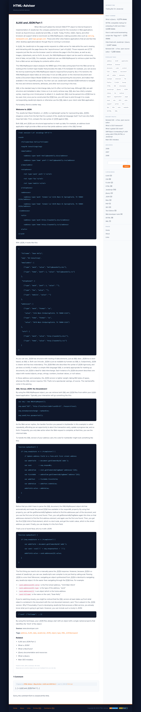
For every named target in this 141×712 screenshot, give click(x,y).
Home (108, 230)
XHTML (109, 111)
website (126, 107)
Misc (107, 200)
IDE (115, 86)
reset (108, 100)
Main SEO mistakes (25, 660)
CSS (108, 71)
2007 (107, 152)
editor (114, 75)
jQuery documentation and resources (32, 652)
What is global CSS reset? (114, 128)
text (123, 104)
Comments (49, 708)
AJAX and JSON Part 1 (29, 22)
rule (114, 100)
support (109, 104)
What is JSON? (24, 645)
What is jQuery (24, 656)
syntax (117, 104)
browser (117, 64)
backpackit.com (22, 39)
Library (109, 93)
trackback (42, 668)
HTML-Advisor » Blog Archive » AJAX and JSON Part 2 (40, 684)
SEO (120, 100)
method (121, 93)
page (126, 96)
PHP (107, 204)
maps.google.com (39, 39)
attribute (109, 64)
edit (108, 75)
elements (122, 75)
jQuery (119, 89)
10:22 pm (70, 684)
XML (63, 633)
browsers (109, 68)
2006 (107, 155)
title (113, 107)
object (54, 633)
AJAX (30, 633)
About (108, 234)
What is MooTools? (25, 649)
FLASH (117, 82)
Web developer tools (113, 214)
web (119, 107)
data (34, 633)
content (124, 68)
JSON (48, 633)
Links (107, 237)
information (122, 86)
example (109, 79)
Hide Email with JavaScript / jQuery (118, 42)
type (59, 633)
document (123, 71)
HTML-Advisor (24, 6)
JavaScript (41, 633)
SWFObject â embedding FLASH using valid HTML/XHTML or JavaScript (117, 134)
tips (108, 107)
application (125, 61)
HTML (109, 86)
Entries (37, 708)
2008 (107, 148)
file (125, 79)
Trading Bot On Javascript (114, 9)
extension (118, 79)
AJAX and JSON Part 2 (27, 642)
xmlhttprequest (72, 633)
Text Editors (110, 211)
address (24, 633)
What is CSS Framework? (114, 125)
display (115, 71)
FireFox (109, 82)
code (117, 68)
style (125, 100)
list (115, 93)
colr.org (91, 36)
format (124, 82)
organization (118, 96)
